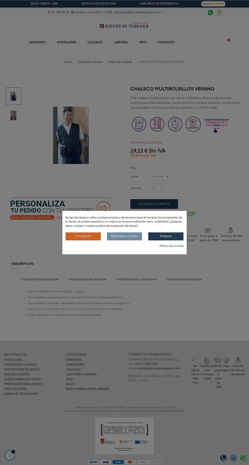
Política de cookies (172, 246)
